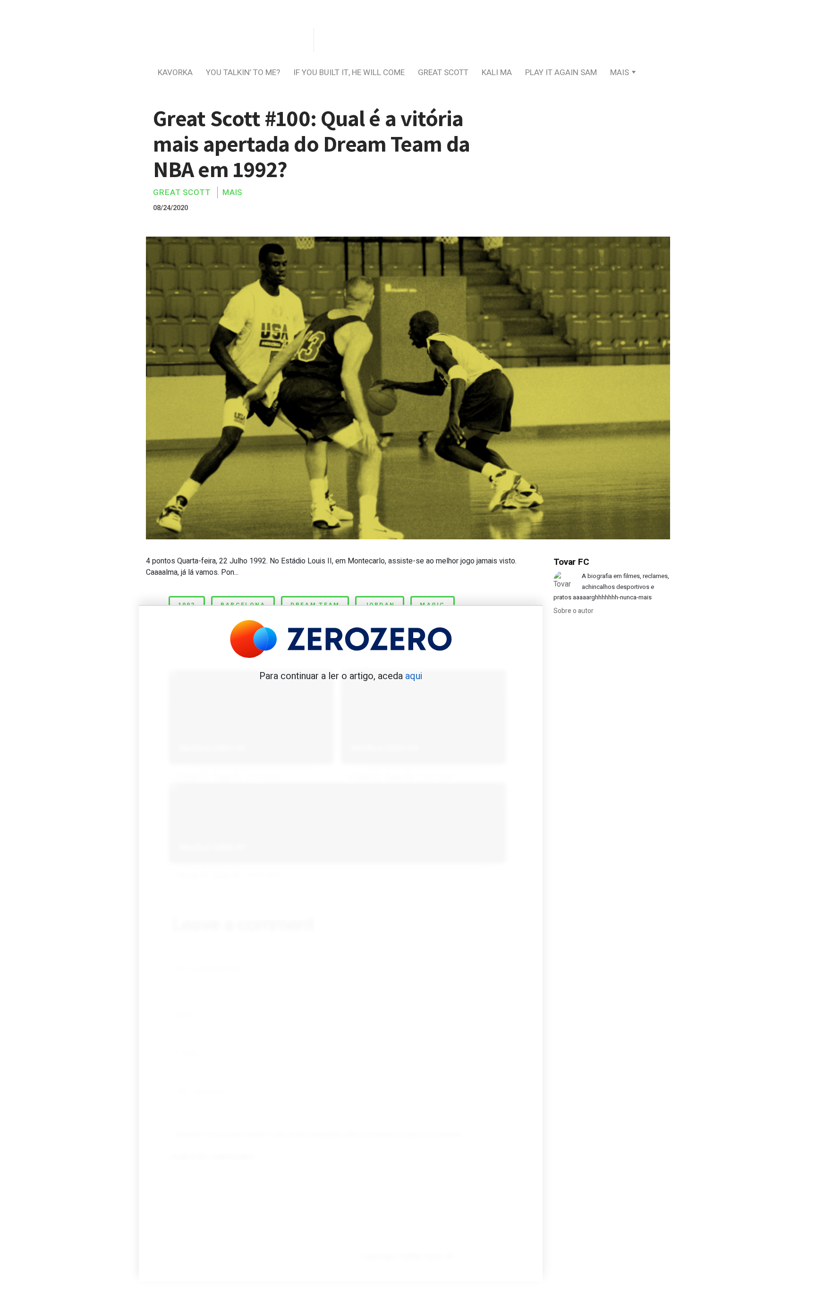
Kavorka (175, 72)
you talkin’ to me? (243, 72)
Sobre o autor (573, 611)
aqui (413, 676)
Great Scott (443, 72)
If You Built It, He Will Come (349, 72)
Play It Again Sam (561, 72)
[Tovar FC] (228, 40)
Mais (619, 72)
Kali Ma (497, 72)
